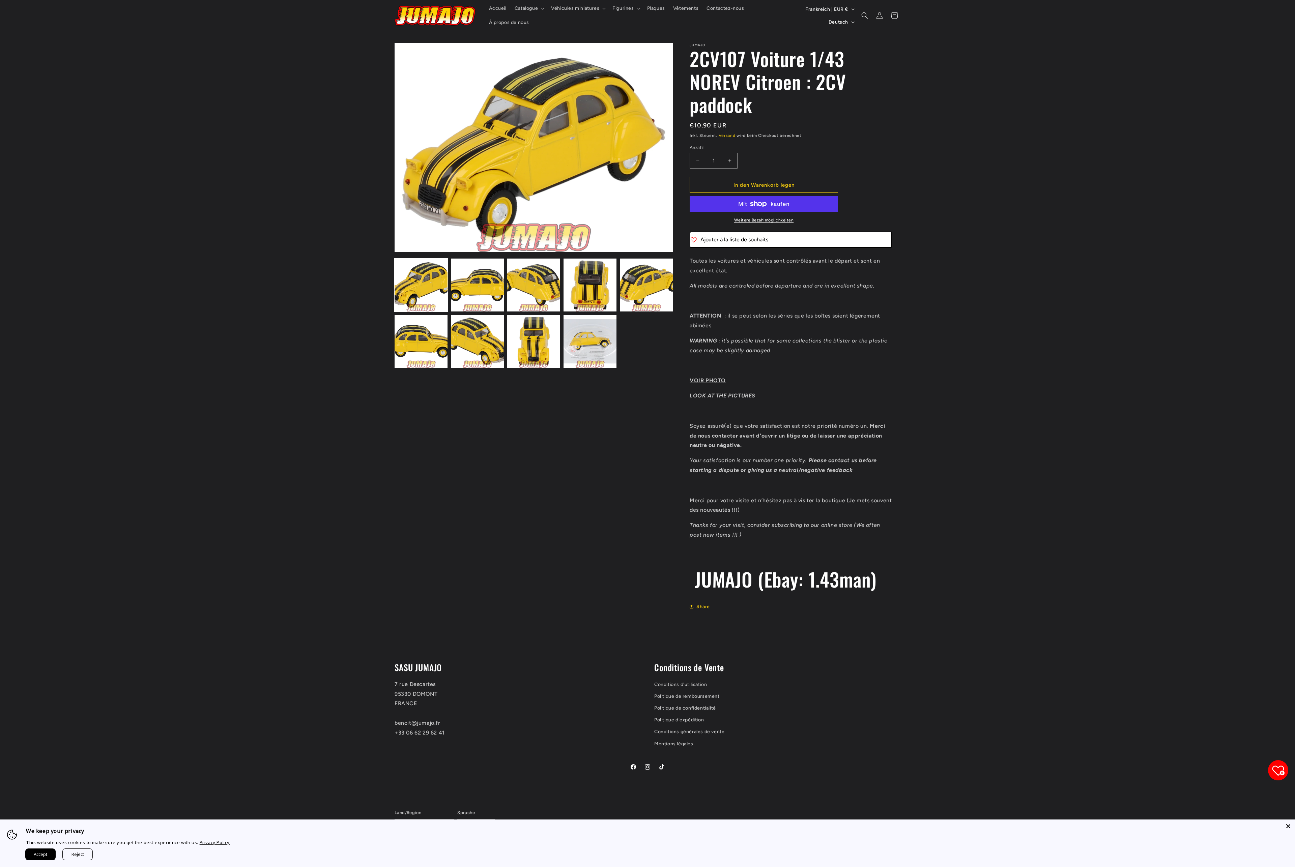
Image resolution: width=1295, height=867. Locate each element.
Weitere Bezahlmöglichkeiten (764, 220)
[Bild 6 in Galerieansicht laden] (421, 341)
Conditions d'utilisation (680, 684)
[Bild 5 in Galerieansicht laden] (646, 285)
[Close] (1288, 826)
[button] (529, 8)
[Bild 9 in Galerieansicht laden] (590, 341)
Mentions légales (673, 744)
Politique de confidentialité (685, 708)
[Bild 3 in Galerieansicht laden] (533, 285)
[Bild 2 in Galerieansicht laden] (477, 285)
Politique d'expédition (679, 720)
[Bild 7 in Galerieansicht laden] (477, 341)
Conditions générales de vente (689, 732)
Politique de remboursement (687, 696)
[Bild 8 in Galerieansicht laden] (533, 341)
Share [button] (703, 606)
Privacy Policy (215, 842)
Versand (727, 135)
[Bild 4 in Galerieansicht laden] (590, 285)
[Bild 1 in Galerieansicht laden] (421, 285)
